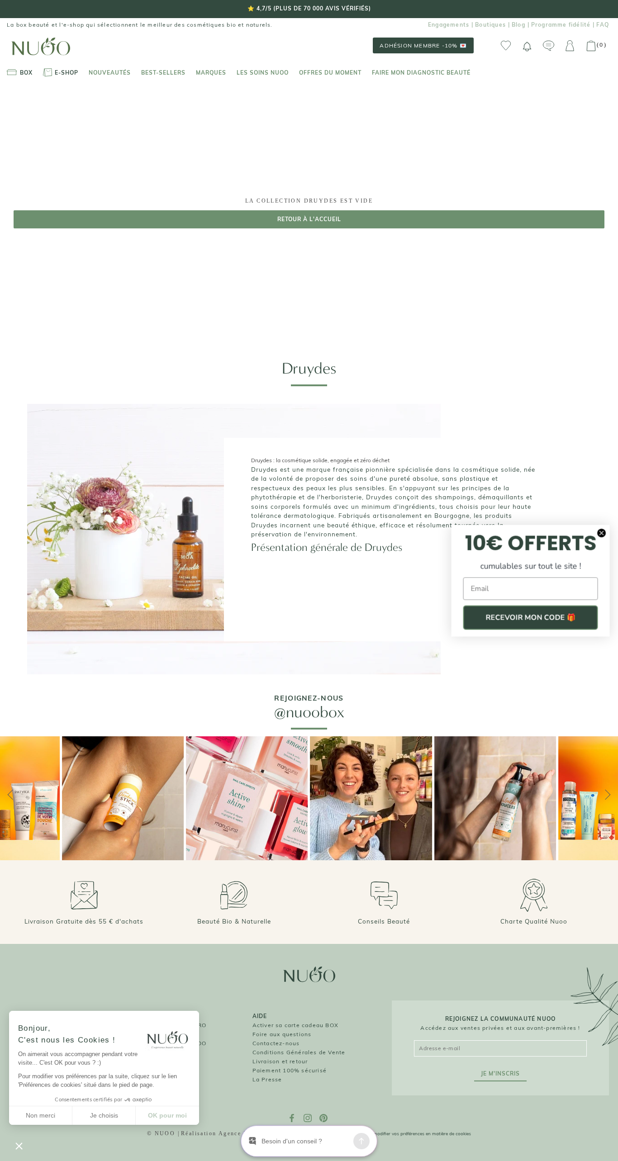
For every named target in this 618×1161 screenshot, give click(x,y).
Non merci (40, 1115)
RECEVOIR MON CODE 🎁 (530, 617)
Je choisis (104, 1115)
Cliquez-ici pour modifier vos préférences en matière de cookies (405, 1134)
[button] (19, 1145)
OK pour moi (167, 1115)
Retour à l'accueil (309, 219)
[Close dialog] (600, 532)
